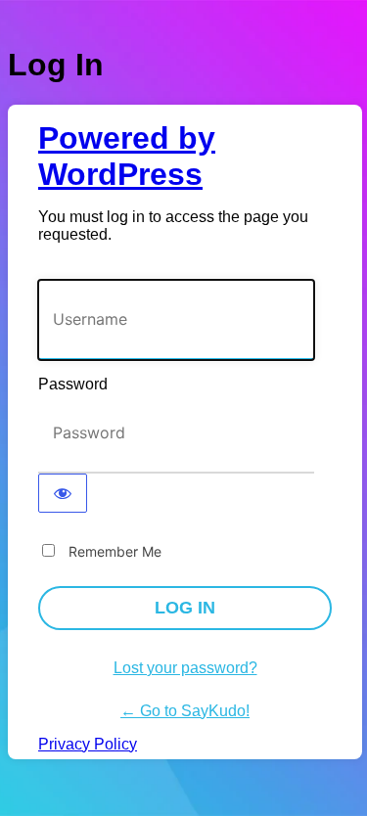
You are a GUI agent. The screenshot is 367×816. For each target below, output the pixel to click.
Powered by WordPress (126, 156)
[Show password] (62, 493)
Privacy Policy (87, 744)
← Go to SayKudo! (185, 711)
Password (73, 384)
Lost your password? (185, 667)
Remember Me (115, 551)
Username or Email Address (132, 269)
